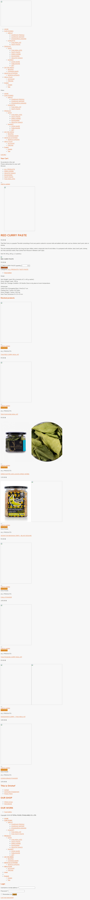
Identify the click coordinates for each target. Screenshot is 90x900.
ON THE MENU (9, 68)
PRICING (10, 81)
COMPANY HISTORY (17, 37)
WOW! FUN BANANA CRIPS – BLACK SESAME (16, 536)
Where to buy (8, 802)
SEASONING (15, 56)
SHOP (10, 48)
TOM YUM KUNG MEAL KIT (9, 414)
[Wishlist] (1, 182)
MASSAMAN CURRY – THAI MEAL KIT (13, 717)
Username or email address (9, 888)
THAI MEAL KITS (16, 50)
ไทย (9, 87)
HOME (6, 29)
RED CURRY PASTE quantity (12, 266)
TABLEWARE (15, 64)
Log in (14, 894)
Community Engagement (11, 792)
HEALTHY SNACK (17, 58)
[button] (45, 90)
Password (4, 891)
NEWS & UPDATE (14, 75)
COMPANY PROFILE (17, 35)
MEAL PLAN (8, 77)
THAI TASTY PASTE (17, 834)
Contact (6, 790)
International (8, 804)
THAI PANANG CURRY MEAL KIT (11, 657)
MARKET (11, 60)
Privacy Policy (8, 794)
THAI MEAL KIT (16, 43)
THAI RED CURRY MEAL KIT (10, 355)
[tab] (46, 273)
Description (8, 273)
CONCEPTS (11, 41)
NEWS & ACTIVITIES (11, 73)
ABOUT (10, 33)
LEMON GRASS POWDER (9, 778)
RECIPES (11, 69)
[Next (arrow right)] (87, 450)
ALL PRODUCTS (9, 169)
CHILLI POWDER (6, 597)
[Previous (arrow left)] (3, 450)
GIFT (12, 66)
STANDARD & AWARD (18, 39)
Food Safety (8, 812)
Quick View (4, 348)
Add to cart (4, 267)
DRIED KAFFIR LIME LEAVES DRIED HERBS (15, 474)
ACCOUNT (11, 79)
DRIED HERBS (16, 54)
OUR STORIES (8, 31)
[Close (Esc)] (88, 2)
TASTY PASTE (15, 45)
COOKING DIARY (13, 71)
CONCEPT (11, 830)
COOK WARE (15, 62)
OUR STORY (8, 820)
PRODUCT (7, 46)
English (6, 83)
